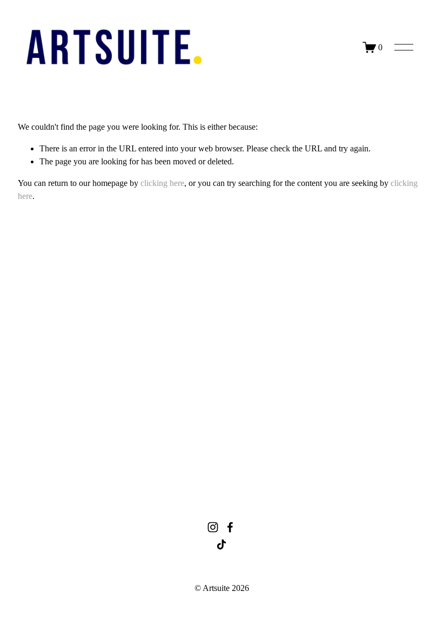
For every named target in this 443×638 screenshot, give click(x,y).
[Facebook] (230, 527)
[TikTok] (221, 544)
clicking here (162, 183)
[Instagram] (212, 527)
